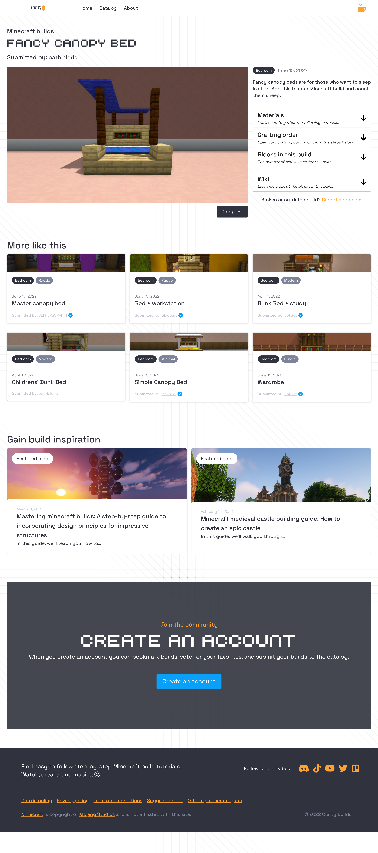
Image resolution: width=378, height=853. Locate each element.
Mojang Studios (97, 814)
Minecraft (32, 814)
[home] (38, 8)
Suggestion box (165, 801)
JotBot (290, 315)
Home (85, 8)
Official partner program (215, 801)
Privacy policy (73, 801)
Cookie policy (36, 801)
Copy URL (232, 212)
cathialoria (63, 57)
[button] (312, 118)
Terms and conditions (118, 801)
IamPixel (169, 394)
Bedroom (264, 70)
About (131, 8)
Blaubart (169, 315)
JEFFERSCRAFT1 (53, 315)
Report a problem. (342, 200)
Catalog (108, 8)
